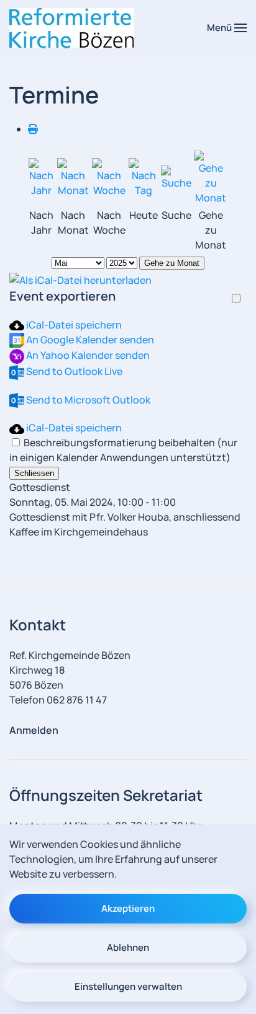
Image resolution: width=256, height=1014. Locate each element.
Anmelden (33, 730)
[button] (227, 28)
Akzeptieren (128, 908)
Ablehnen (128, 947)
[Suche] (176, 176)
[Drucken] (33, 129)
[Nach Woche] (109, 176)
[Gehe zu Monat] (210, 176)
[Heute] (143, 176)
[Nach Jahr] (42, 176)
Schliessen (34, 473)
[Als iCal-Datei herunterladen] (80, 279)
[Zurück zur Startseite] (71, 28)
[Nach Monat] (73, 176)
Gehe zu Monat (171, 263)
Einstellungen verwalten (128, 986)
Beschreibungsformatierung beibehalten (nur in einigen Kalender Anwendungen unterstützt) (123, 450)
